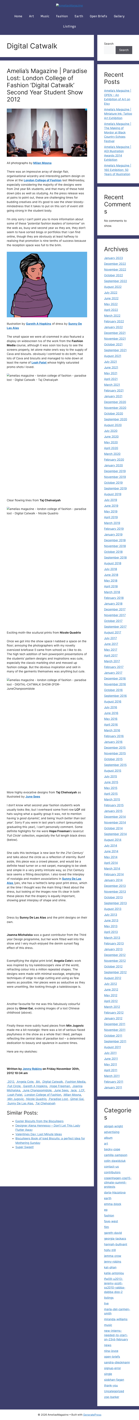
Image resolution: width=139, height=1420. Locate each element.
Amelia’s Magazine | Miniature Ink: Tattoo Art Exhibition (118, 114)
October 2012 (113, 966)
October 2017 (113, 621)
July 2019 (110, 500)
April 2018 (111, 586)
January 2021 (113, 396)
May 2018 (110, 580)
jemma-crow (112, 1256)
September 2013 (115, 903)
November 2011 (114, 1030)
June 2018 (111, 575)
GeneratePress (92, 1414)
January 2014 (113, 880)
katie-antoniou (114, 1273)
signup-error (112, 1368)
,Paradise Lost (58, 1099)
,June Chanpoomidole (37, 1090)
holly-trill (110, 1250)
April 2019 (111, 517)
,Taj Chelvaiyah (45, 1103)
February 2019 (114, 528)
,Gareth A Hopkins (34, 1086)
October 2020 (113, 413)
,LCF (81, 1090)
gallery (119, 16)
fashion (62, 16)
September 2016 (115, 695)
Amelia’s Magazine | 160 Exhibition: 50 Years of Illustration (117, 170)
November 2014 (115, 822)
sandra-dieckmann (117, 1362)
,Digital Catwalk (52, 1081)
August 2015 (112, 770)
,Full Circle (14, 1086)
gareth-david (113, 1232)
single (108, 1374)
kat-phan (110, 1267)
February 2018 (114, 598)
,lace (73, 1090)
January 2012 (113, 1018)
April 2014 (111, 863)
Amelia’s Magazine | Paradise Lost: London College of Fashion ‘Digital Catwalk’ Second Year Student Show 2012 (47, 85)
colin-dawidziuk (115, 1160)
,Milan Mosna (72, 1094)
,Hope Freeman (59, 1086)
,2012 (10, 1081)
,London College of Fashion (42, 1094)
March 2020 (112, 454)
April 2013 (111, 932)
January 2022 (113, 327)
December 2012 (115, 955)
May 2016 (110, 719)
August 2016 (112, 701)
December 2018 (115, 540)
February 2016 (114, 736)
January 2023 (113, 258)
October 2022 (113, 275)
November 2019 (115, 477)
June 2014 (111, 851)
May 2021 (110, 373)
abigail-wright (113, 1126)
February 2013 (114, 943)
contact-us (111, 1166)
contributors (112, 1172)
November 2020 (115, 407)
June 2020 (111, 436)
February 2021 (114, 390)
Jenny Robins (32, 1069)
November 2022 (115, 269)
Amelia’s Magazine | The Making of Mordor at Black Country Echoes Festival (117, 132)
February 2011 (113, 1081)
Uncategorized (114, 1391)
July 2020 (110, 431)
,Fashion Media (75, 1081)
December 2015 (115, 747)
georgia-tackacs (115, 1238)
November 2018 (115, 546)
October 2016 (113, 690)
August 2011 (112, 1047)
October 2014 (113, 828)
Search (109, 43)
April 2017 (111, 655)
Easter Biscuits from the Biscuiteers (39, 1121)
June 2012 (111, 989)
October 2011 (113, 1035)
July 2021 (110, 361)
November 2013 (115, 891)
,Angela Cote (25, 1081)
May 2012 (110, 995)
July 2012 (110, 983)
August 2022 (113, 287)
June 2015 (111, 782)
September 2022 (115, 281)
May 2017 (110, 649)
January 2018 (113, 603)
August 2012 (112, 978)
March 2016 (112, 730)
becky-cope (112, 1149)
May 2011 (110, 1064)
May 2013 (110, 926)
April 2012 (111, 1001)
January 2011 (113, 1087)
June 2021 (111, 367)
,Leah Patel (14, 1094)
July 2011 (110, 1053)
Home (18, 16)
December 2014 (115, 816)
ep (105, 1209)
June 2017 (111, 644)
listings (69, 26)
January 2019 (113, 534)
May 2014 (110, 857)
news (107, 1345)
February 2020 (114, 459)
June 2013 (111, 920)
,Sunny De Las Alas (20, 1103)
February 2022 (114, 321)
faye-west (111, 1221)
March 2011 (112, 1076)
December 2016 (115, 678)
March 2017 (112, 661)
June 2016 (111, 713)
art (31, 16)
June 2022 (111, 298)
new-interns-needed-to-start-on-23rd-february (116, 1335)
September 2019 (115, 488)
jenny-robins (112, 1261)
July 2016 (110, 707)
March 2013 (112, 937)
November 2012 (115, 960)
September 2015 (115, 765)
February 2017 (114, 667)
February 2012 (114, 1012)
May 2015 (110, 788)
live (106, 1303)
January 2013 (113, 949)
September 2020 (115, 419)
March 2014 (112, 868)
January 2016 (113, 742)
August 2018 (112, 563)
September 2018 (115, 557)
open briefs (98, 16)
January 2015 (113, 811)
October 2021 (113, 344)
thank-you (111, 1385)
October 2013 (113, 897)
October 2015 (113, 759)
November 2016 (115, 684)
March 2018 (112, 592)
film (106, 1227)
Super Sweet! (24, 1147)
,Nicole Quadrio (35, 1099)
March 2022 (112, 315)
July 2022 (110, 292)
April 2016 (111, 724)
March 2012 (112, 1007)
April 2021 (111, 379)
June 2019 (111, 505)
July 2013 (110, 914)
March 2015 (112, 799)
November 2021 (115, 338)
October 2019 (113, 482)
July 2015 (110, 776)
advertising (111, 1132)
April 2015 (111, 793)
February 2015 (114, 805)
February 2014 (114, 874)
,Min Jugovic (15, 1099)
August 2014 (112, 839)
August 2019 (112, 494)
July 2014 (110, 845)
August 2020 (113, 425)
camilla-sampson (115, 1155)
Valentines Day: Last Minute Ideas (38, 1134)
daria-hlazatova (115, 1192)
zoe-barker (111, 1397)
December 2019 (115, 471)
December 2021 (115, 333)
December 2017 (115, 609)
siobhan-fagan (114, 1379)
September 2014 (115, 834)
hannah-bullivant (115, 1244)
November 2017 (115, 615)
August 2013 (112, 909)
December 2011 (114, 1024)
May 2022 (111, 304)
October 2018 (113, 551)
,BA (37, 1081)
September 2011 (115, 1041)
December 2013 (115, 886)
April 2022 (111, 310)
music (45, 16)
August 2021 (112, 356)
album (108, 1137)
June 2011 (111, 1058)
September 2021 (115, 350)
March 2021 (112, 384)
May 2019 (110, 511)
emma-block (112, 1204)
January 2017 (113, 672)
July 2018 (110, 569)
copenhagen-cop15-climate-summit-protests (118, 1182)
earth (79, 16)
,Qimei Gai (77, 1099)
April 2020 (111, 448)
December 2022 (115, 263)
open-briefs (112, 1356)
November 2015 (115, 753)
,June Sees (60, 1090)
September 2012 (115, 972)
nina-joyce (111, 1351)
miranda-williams (115, 1319)
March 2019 (112, 523)
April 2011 (110, 1070)
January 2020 (113, 465)
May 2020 (111, 442)
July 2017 (110, 638)
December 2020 (115, 402)
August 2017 (112, 632)
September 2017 (115, 626)
